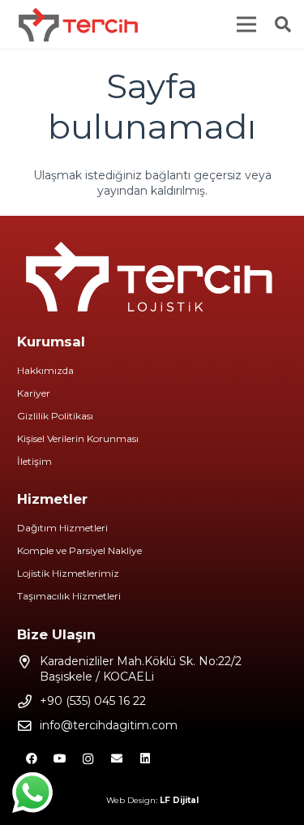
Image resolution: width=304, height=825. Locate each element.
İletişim (34, 461)
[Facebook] (31, 759)
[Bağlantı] (78, 24)
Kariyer (33, 393)
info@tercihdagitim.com (109, 725)
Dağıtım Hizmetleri (62, 528)
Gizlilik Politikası (55, 416)
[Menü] (246, 24)
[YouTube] (59, 759)
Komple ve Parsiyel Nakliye (79, 550)
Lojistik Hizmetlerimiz (68, 573)
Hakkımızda (45, 370)
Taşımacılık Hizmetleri (69, 596)
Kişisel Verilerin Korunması (78, 438)
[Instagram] (88, 759)
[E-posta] (116, 759)
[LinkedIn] (145, 759)
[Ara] (283, 24)
